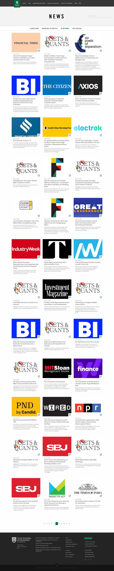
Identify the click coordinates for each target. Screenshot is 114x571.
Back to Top (57, 565)
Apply (67, 538)
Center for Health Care (42, 545)
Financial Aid (69, 542)
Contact (68, 550)
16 (54, 523)
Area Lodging (69, 556)
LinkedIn (88, 559)
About (24, 3)
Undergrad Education (39, 3)
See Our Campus (70, 554)
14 (49, 523)
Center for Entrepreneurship (44, 543)
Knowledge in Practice (50, 28)
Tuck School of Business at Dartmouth (17, 3)
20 (64, 523)
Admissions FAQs (70, 546)
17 (56, 523)
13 (47, 523)
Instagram (85, 559)
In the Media (65, 28)
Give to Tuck (88, 538)
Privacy (75, 567)
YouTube (91, 559)
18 (59, 523)
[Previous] (44, 523)
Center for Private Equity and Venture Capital (48, 547)
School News (34, 28)
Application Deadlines (71, 544)
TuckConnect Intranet (91, 546)
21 (66, 523)
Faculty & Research (66, 3)
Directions (68, 552)
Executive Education (53, 3)
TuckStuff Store (89, 544)
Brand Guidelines (89, 556)
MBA (29, 3)
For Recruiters (89, 552)
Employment (88, 550)
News (76, 3)
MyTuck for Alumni (90, 542)
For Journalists (89, 554)
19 (61, 523)
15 (52, 523)
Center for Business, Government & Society (47, 538)
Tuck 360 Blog (77, 28)
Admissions (69, 540)
